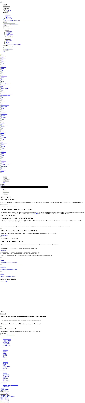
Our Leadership (6, 374)
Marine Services (6, 344)
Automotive (5, 350)
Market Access (6, 342)
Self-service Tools (6, 366)
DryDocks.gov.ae (10, 385)
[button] (42, 316)
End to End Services (7, 339)
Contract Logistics (6, 341)
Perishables (5, 355)
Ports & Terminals (6, 345)
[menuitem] (42, 54)
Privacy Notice (3, 390)
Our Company (5, 26)
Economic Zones (6, 343)
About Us (5, 190)
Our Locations (6, 192)
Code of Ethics (7, 396)
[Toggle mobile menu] (0, 172)
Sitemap (2, 388)
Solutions (5, 4)
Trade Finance (6, 386)
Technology (5, 357)
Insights (4, 364)
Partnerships (5, 378)
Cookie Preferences (4, 391)
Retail (4, 356)
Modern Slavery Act (4, 394)
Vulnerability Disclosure (5, 395)
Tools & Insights (6, 7)
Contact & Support (6, 380)
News (4, 51)
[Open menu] (0, 172)
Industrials (5, 354)
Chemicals (5, 351)
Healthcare (5, 353)
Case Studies (5, 363)
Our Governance (6, 375)
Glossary (4, 367)
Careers (4, 379)
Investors (5, 377)
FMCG (4, 352)
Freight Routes (6, 368)
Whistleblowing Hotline (5, 392)
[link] (44, 20)
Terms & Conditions (4, 389)
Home (4, 189)
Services (5, 5)
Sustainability (5, 362)
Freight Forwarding (7, 340)
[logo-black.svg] (3, 2)
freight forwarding (35, 213)
